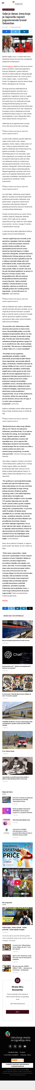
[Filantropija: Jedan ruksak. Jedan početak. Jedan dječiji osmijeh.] (17, 916)
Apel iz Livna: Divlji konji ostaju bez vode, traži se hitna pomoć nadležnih (22, 957)
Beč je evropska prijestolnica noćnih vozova (15, 640)
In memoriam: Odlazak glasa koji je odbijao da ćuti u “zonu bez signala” (22, 947)
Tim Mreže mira (13, 1052)
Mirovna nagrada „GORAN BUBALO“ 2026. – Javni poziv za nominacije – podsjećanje (22, 968)
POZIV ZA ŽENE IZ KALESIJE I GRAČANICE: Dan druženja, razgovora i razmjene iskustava (22, 810)
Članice (22, 1052)
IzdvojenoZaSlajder (8, 924)
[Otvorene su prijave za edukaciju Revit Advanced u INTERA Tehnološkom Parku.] (6, 800)
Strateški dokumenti (11, 1055)
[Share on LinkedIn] (24, 31)
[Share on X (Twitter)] (15, 31)
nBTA (27, 1069)
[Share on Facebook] (6, 31)
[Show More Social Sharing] (31, 31)
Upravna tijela (26, 1055)
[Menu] (3, 3)
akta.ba (5, 600)
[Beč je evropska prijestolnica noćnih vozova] (17, 629)
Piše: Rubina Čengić (8, 751)
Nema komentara (16, 27)
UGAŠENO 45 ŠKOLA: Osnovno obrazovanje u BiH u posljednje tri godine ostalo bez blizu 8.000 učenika (17, 723)
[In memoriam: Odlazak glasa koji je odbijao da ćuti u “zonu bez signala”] (17, 683)
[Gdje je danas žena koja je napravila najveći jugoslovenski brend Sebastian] (17, 44)
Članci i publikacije (8, 9)
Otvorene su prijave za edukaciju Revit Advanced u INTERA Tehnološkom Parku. (23, 799)
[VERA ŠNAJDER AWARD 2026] (6, 822)
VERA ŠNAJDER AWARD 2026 (21, 820)
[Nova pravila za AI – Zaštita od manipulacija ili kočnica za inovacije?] (17, 655)
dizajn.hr (10, 66)
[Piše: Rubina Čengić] (17, 740)
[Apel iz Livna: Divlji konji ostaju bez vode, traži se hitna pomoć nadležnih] (6, 958)
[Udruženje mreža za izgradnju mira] (18, 3)
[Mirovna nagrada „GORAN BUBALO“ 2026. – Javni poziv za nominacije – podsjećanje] (6, 968)
